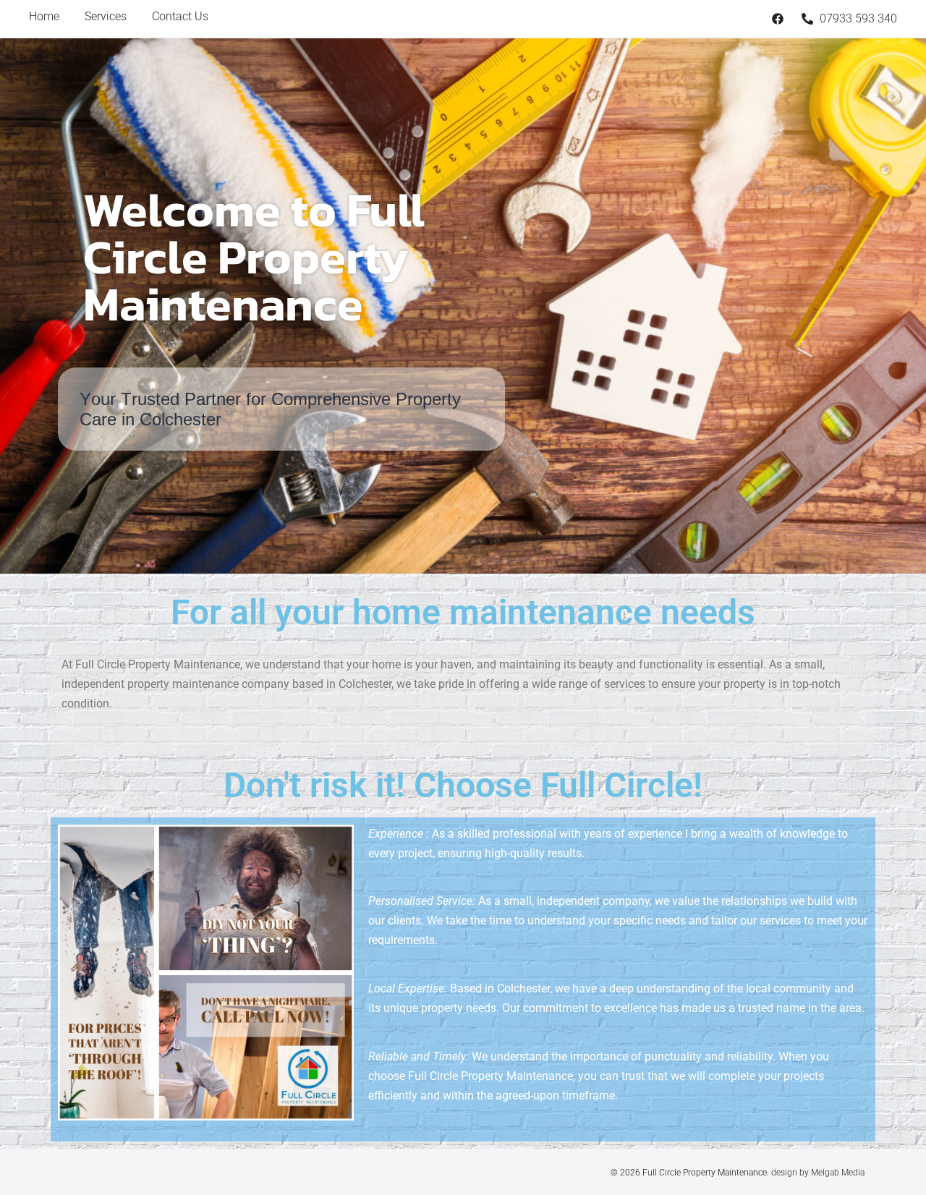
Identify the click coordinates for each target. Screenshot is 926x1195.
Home (44, 16)
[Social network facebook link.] (777, 18)
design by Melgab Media (818, 1173)
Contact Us (180, 16)
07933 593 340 (857, 18)
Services (106, 16)
